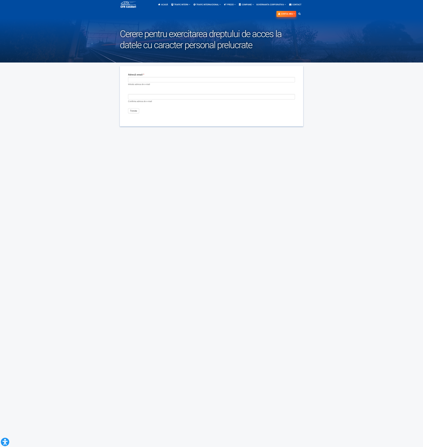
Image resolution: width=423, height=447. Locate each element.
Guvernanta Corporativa (270, 4)
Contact (296, 4)
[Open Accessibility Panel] (5, 442)
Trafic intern (181, 4)
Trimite (133, 110)
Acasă (164, 4)
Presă (230, 4)
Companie (247, 4)
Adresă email (136, 74)
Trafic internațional (207, 4)
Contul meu (287, 14)
